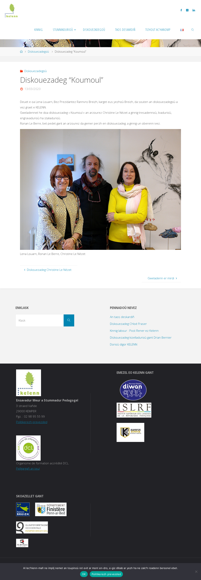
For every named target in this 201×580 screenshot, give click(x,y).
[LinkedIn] (193, 10)
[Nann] (196, 572)
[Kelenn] (11, 10)
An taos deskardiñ (122, 317)
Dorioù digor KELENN (123, 344)
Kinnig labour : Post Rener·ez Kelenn (134, 331)
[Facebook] (181, 10)
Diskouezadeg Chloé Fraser (128, 324)
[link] (193, 29)
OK (84, 574)
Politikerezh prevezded (31, 422)
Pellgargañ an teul (28, 468)
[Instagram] (187, 10)
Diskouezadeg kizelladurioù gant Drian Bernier (141, 337)
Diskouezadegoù (38, 51)
